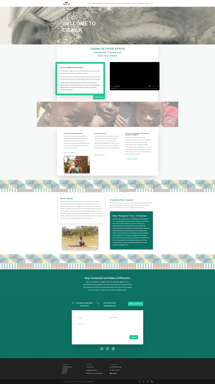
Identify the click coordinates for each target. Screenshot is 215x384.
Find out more (69, 152)
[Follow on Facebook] (102, 349)
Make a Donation (135, 304)
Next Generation (98, 3)
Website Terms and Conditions (94, 373)
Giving (134, 3)
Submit (133, 337)
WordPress (90, 381)
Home (89, 3)
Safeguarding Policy (91, 370)
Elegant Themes (74, 381)
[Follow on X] (107, 349)
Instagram (114, 373)
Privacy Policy (89, 367)
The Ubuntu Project (110, 3)
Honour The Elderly (124, 3)
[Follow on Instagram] (113, 349)
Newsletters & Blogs (143, 3)
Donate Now (99, 97)
